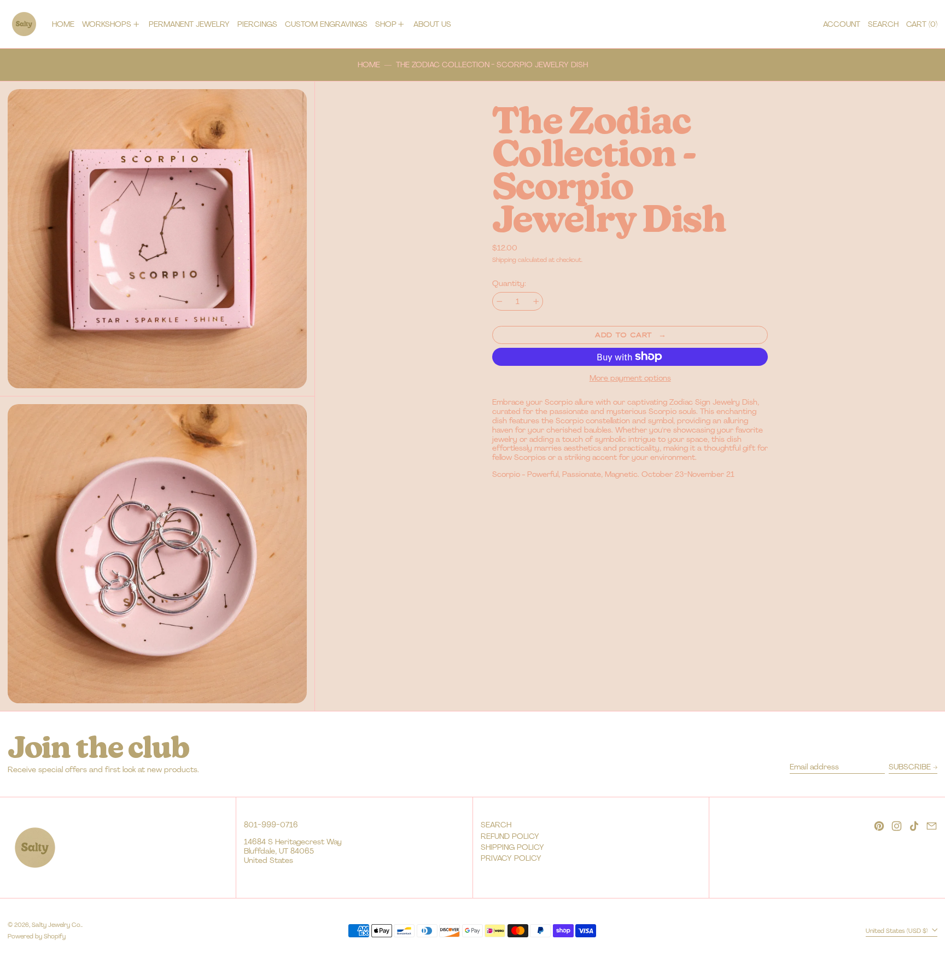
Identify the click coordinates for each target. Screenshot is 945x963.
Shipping (504, 260)
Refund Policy (510, 836)
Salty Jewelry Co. (56, 925)
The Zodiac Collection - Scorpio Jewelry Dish (492, 64)
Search (496, 825)
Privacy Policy (511, 858)
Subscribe (910, 767)
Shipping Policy (512, 847)
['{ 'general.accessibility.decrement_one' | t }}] (500, 302)
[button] (883, 24)
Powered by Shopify (37, 936)
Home (369, 64)
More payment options (630, 378)
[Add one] (536, 302)
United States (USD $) (898, 930)
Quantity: (509, 283)
